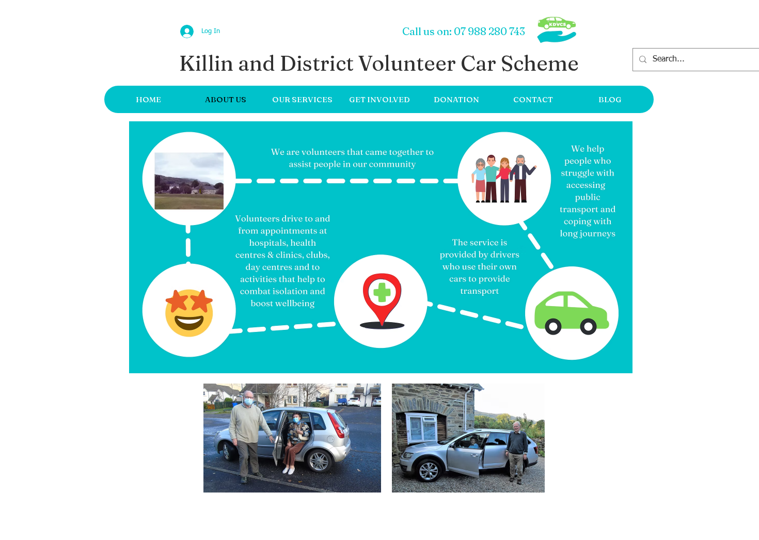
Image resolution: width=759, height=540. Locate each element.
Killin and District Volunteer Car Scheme (379, 63)
